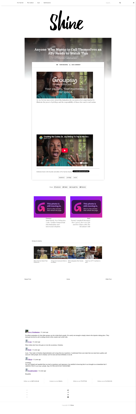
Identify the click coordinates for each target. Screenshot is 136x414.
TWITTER (80, 381)
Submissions (47, 3)
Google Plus (74, 187)
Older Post (108, 279)
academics (61, 58)
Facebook (58, 187)
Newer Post (28, 279)
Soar (38, 3)
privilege (69, 177)
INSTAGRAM (31, 381)
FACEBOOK (105, 381)
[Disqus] (68, 304)
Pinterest (83, 187)
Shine (72, 405)
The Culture (30, 3)
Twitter (66, 187)
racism (75, 177)
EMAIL (56, 381)
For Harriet (20, 3)
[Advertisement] (68, 122)
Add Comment (76, 65)
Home (68, 279)
